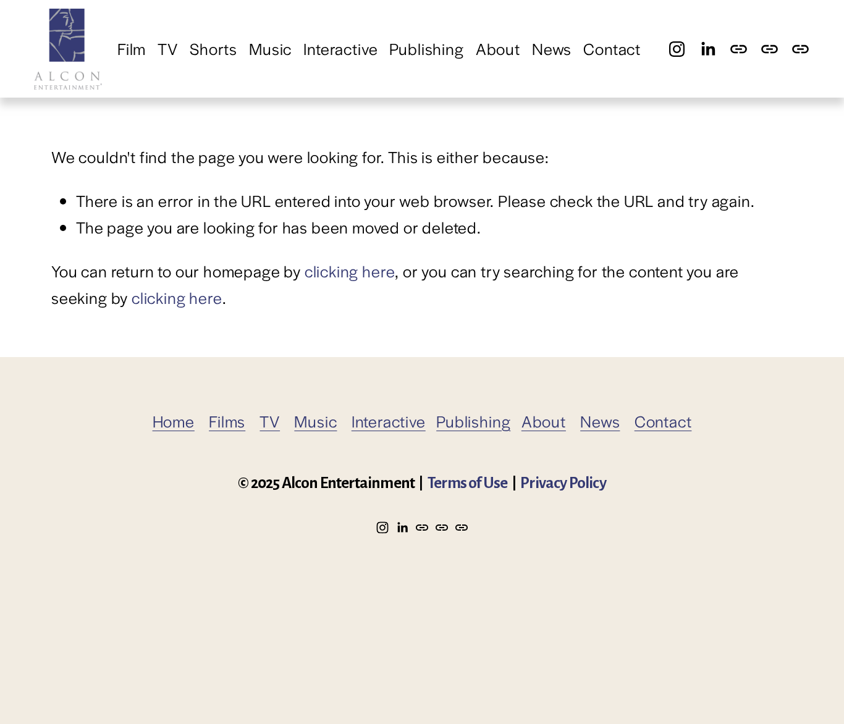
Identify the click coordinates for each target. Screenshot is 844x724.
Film (131, 48)
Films (227, 421)
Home (174, 421)
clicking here (350, 270)
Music (270, 48)
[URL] (738, 49)
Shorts (213, 48)
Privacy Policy (563, 483)
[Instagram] (676, 49)
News (552, 48)
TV (168, 48)
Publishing (426, 48)
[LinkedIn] (707, 49)
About (498, 48)
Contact (612, 48)
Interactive (340, 48)
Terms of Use (467, 483)
